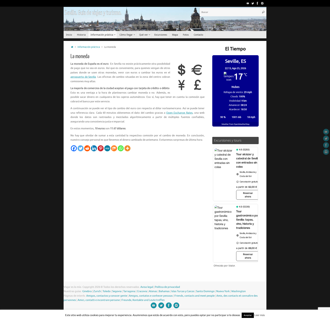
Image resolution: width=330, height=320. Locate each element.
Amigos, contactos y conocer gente (106, 295)
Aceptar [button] (248, 315)
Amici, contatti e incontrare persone (99, 300)
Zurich (97, 291)
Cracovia (142, 291)
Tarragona (129, 291)
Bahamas (164, 291)
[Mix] (114, 148)
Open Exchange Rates (179, 113)
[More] (127, 148)
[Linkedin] (94, 148)
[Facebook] (257, 3)
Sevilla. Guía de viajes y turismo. (92, 12)
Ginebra (87, 291)
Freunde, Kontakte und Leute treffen (143, 300)
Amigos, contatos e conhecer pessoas (151, 295)
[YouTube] (247, 3)
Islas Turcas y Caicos (182, 291)
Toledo (107, 291)
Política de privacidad (167, 287)
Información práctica (89, 47)
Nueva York (223, 291)
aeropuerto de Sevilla (83, 77)
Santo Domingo (205, 291)
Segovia (117, 291)
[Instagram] (262, 3)
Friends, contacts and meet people (194, 295)
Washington (238, 291)
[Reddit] (87, 148)
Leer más (259, 315)
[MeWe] (107, 148)
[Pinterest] (101, 148)
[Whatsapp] (121, 148)
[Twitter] (252, 3)
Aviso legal (146, 287)
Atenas (153, 291)
